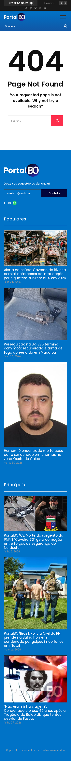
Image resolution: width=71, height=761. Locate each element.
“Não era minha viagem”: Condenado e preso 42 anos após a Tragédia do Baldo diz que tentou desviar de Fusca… (35, 712)
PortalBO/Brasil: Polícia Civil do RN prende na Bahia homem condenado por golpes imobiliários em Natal (33, 639)
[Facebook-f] (4, 203)
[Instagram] (9, 203)
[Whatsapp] (15, 203)
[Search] (65, 26)
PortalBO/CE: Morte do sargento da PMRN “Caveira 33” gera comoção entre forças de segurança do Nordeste (33, 541)
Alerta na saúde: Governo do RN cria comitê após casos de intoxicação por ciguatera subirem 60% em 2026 (35, 274)
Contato (54, 193)
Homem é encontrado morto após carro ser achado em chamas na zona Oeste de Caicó (33, 455)
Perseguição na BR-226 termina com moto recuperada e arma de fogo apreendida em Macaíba (33, 348)
